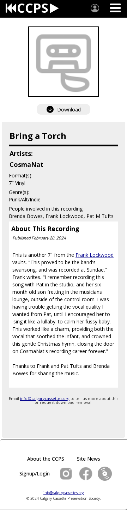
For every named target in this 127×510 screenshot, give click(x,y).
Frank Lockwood (94, 254)
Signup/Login (34, 473)
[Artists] (95, 8)
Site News (88, 458)
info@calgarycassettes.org (44, 398)
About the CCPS (45, 458)
